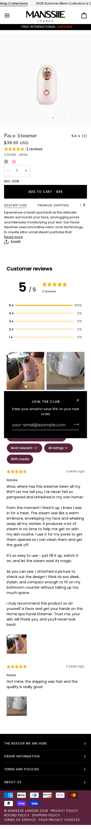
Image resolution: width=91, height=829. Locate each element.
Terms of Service (20, 820)
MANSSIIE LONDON (23, 811)
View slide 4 (70, 117)
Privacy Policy (64, 811)
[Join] (75, 424)
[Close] (80, 400)
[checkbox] (20, 459)
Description (15, 205)
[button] (45, 305)
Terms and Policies (21, 769)
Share (16, 242)
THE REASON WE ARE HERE (25, 743)
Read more (13, 237)
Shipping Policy (46, 815)
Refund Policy (17, 815)
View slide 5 (76, 117)
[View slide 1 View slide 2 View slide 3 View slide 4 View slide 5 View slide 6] (45, 79)
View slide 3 (64, 117)
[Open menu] (11, 15)
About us (12, 782)
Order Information (22, 756)
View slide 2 (58, 117)
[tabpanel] (45, 575)
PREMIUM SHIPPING (53, 205)
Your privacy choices (59, 820)
